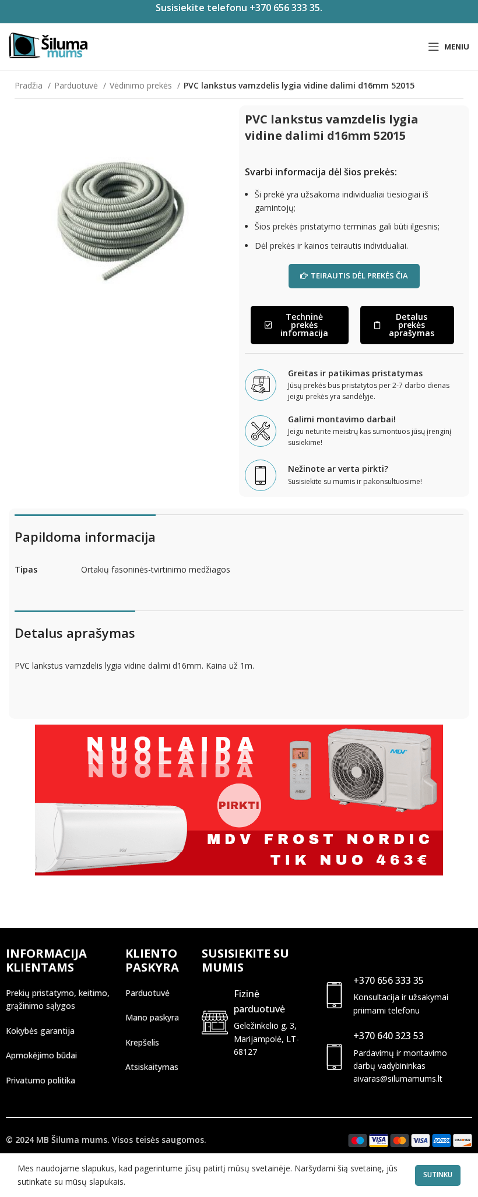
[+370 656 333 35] (334, 995)
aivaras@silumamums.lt (397, 1078)
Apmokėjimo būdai (41, 1055)
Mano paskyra (152, 1017)
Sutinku (437, 1175)
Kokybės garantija (40, 1030)
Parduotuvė (77, 85)
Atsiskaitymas (151, 1066)
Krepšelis (142, 1042)
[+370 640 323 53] (334, 1057)
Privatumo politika (40, 1080)
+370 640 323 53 (388, 1035)
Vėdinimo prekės (142, 85)
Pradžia (30, 85)
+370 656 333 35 (388, 980)
